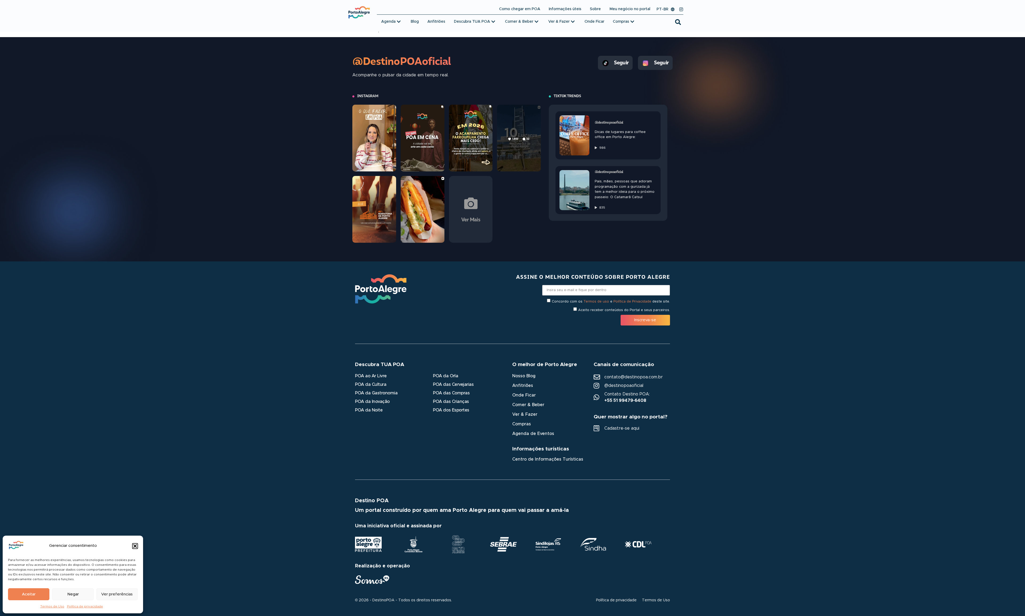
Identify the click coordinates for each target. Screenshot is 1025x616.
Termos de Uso (52, 606)
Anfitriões (522, 385)
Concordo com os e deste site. (611, 301)
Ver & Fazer (524, 414)
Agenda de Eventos (533, 433)
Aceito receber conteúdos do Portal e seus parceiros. (624, 310)
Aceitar (29, 594)
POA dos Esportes (451, 410)
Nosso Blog (523, 376)
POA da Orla (445, 376)
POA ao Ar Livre (371, 376)
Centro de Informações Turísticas (547, 459)
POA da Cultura (370, 384)
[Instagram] (681, 9)
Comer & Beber (528, 405)
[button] (135, 546)
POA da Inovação (372, 401)
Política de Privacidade (632, 301)
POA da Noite (369, 410)
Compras (521, 424)
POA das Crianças (451, 401)
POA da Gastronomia (376, 393)
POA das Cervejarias (453, 384)
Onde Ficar (524, 395)
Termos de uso (596, 301)
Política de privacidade (85, 606)
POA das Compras (451, 393)
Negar (73, 594)
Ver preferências (117, 594)
